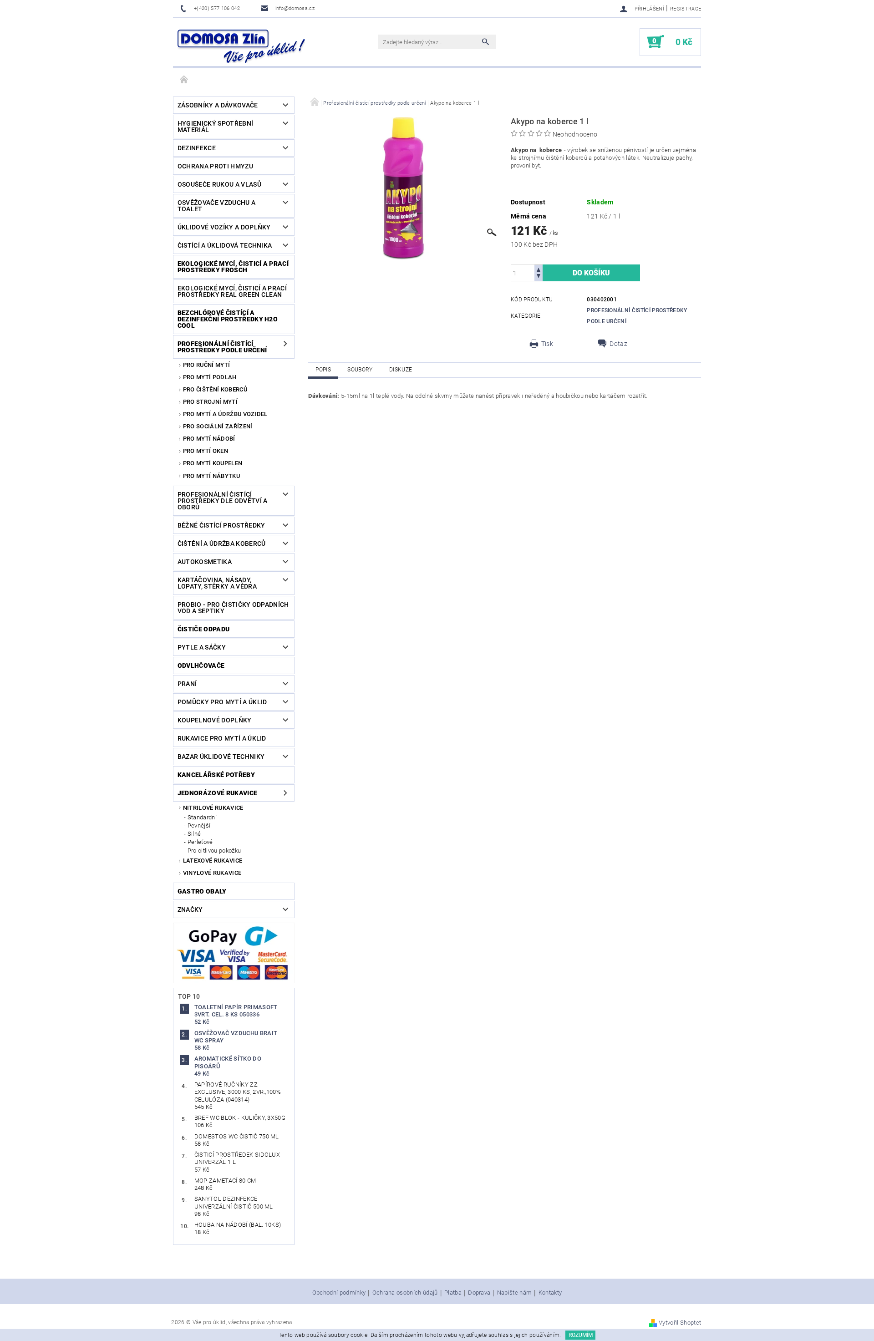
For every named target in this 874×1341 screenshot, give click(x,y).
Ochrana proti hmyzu (215, 166)
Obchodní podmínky (339, 1293)
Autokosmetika (205, 561)
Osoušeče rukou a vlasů (219, 184)
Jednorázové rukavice (217, 793)
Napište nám (514, 1293)
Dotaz (618, 343)
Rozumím (581, 1335)
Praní (187, 683)
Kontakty (550, 1293)
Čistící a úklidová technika (225, 245)
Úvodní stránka (184, 80)
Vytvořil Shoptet (680, 1322)
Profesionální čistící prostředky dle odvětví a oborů (223, 501)
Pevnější (199, 825)
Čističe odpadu (203, 629)
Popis (323, 369)
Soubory (359, 369)
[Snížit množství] (538, 277)
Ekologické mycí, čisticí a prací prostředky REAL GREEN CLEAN (232, 291)
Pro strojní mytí (210, 401)
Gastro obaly (202, 891)
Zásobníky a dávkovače (218, 105)
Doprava (479, 1293)
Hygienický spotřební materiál (215, 126)
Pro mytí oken (205, 450)
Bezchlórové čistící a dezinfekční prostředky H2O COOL (228, 319)
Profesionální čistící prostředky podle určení (222, 347)
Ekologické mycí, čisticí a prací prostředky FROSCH (233, 267)
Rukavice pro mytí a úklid (222, 738)
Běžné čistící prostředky (221, 525)
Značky (190, 909)
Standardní (202, 817)
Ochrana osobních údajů (405, 1293)
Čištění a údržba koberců (222, 543)
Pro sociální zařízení (218, 426)
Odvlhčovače (201, 665)
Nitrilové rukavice (213, 807)
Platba (453, 1293)
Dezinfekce (197, 148)
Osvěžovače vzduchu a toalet (216, 206)
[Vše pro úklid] (241, 46)
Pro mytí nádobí (209, 438)
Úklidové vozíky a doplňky (224, 227)
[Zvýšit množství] (538, 268)
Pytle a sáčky (202, 647)
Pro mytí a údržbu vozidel (225, 414)
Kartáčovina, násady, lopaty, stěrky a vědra (217, 583)
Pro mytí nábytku (211, 475)
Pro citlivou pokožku (214, 850)
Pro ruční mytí (206, 364)
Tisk (547, 343)
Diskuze (400, 369)
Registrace (685, 9)
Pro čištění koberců (215, 389)
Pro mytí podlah (210, 377)
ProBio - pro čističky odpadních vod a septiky (233, 608)
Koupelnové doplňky (215, 720)
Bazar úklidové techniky (221, 756)
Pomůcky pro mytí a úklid (222, 702)
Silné (194, 833)
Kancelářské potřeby (216, 774)
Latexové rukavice (212, 860)
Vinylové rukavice (212, 872)
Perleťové (200, 841)
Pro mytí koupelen (212, 463)
